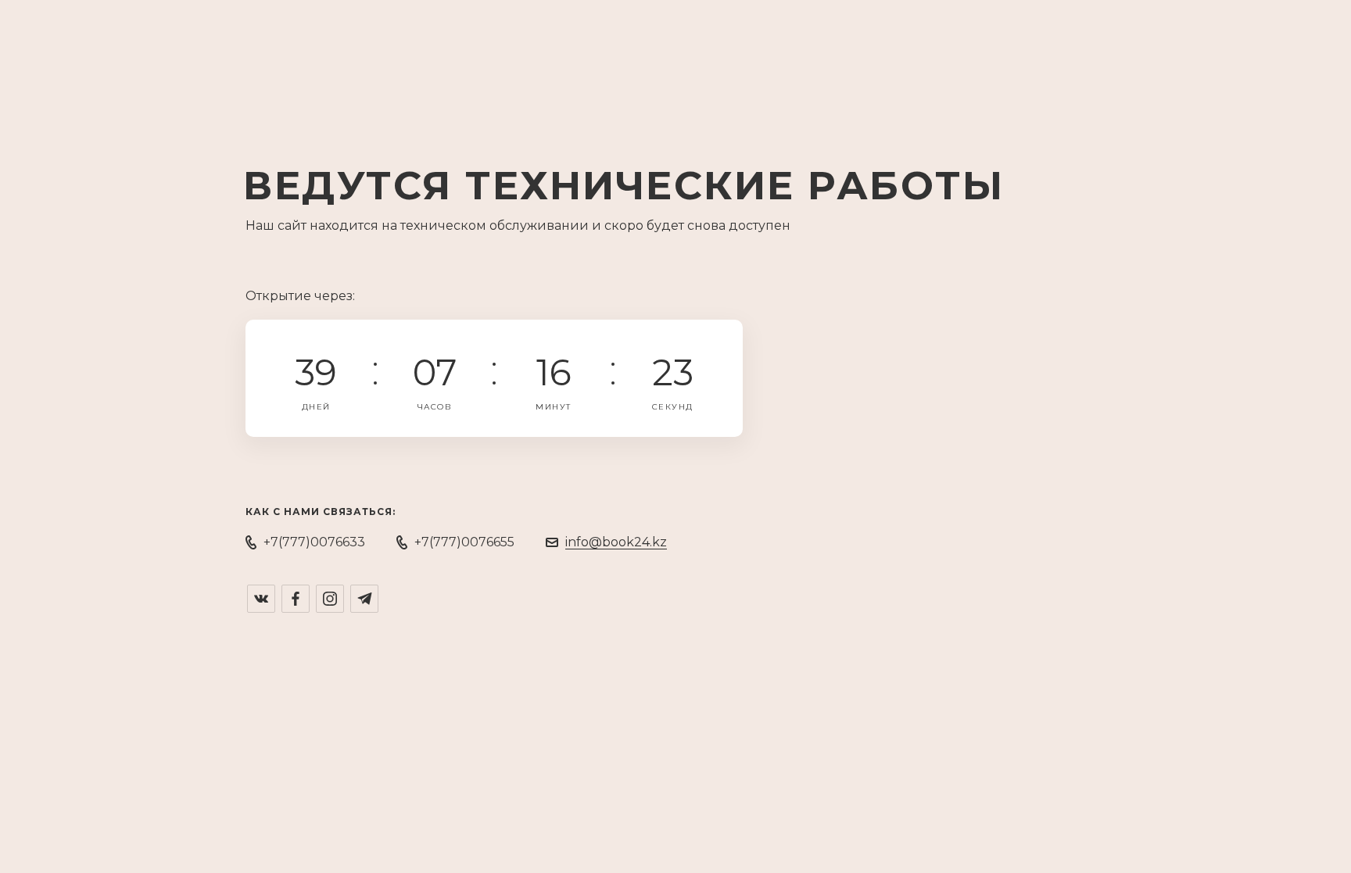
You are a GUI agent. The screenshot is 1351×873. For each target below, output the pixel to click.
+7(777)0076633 (314, 542)
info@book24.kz (616, 542)
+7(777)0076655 (464, 542)
